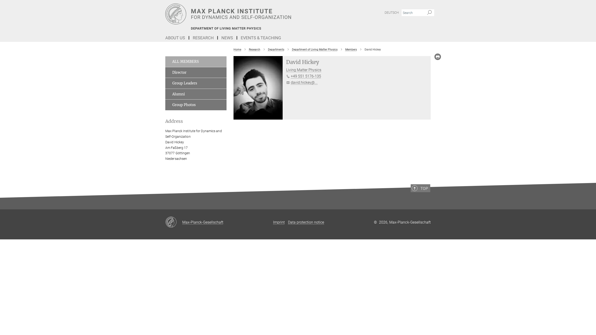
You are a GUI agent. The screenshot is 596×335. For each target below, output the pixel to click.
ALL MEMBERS (185, 61)
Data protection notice (306, 222)
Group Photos (184, 105)
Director (179, 72)
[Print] (437, 56)
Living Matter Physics (303, 70)
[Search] (429, 13)
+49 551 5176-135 (306, 76)
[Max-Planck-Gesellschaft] (173, 222)
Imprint (279, 222)
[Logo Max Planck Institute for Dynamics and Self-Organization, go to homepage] (252, 13)
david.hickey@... (304, 82)
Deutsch (392, 12)
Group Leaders (184, 83)
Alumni (178, 94)
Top (424, 188)
